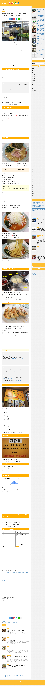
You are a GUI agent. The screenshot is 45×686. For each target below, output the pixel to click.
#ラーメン (20, 358)
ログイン (33, 270)
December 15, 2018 (15, 371)
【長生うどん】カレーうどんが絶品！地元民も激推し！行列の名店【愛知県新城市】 (38, 212)
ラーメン (4, 621)
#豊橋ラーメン (16, 358)
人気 (8, 622)
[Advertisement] (15, 59)
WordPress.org (34, 274)
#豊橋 (13, 358)
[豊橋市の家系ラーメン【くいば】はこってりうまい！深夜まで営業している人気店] (16, 19)
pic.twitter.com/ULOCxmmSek (7, 378)
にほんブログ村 (4, 580)
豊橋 (16, 622)
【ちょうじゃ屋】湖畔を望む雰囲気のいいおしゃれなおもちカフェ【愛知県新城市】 (38, 215)
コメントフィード (34, 273)
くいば (4, 622)
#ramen (15, 359)
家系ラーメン (11, 622)
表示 (16, 65)
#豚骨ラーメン (11, 359)
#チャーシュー (24, 358)
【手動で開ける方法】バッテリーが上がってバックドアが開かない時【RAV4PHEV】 (38, 203)
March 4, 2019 (17, 363)
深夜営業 (14, 622)
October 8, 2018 (18, 380)
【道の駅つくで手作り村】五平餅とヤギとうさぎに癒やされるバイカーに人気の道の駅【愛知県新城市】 (38, 209)
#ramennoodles (18, 359)
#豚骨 (8, 359)
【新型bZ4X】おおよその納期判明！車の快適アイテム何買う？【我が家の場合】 (38, 206)
